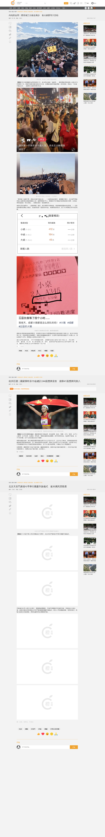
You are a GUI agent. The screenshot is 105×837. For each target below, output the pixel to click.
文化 (34, 8)
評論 (26, 8)
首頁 (10, 8)
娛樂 (48, 8)
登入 (95, 3)
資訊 (22, 8)
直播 (19, 8)
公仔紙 (53, 8)
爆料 (88, 3)
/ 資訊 (12, 11)
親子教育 (39, 8)
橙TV (14, 8)
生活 (44, 8)
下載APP (66, 3)
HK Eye (58, 8)
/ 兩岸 (15, 11)
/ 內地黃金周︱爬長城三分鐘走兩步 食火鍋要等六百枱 (29, 11)
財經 (30, 8)
